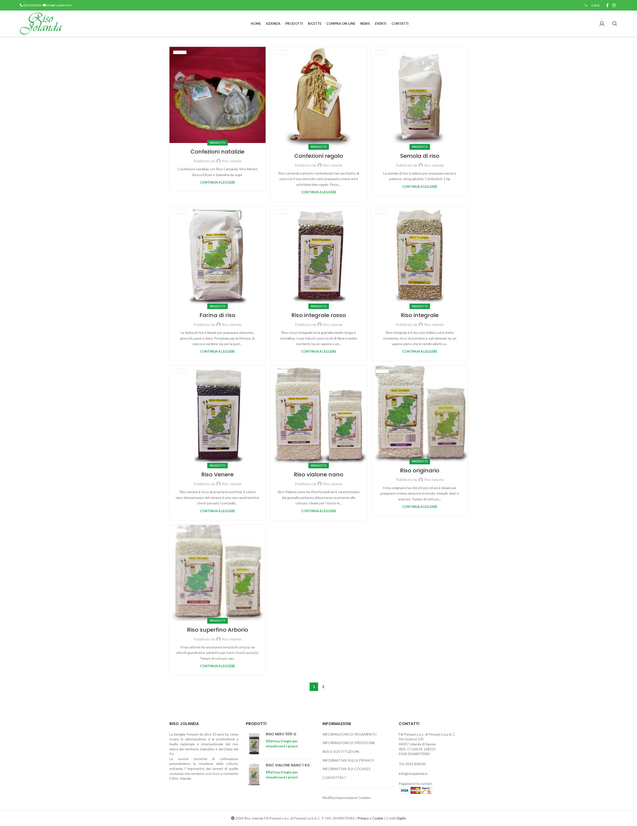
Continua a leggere (217, 182)
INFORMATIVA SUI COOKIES (346, 769)
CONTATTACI (334, 777)
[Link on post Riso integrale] (420, 256)
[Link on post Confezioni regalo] (319, 97)
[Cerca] (615, 24)
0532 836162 (32, 5)
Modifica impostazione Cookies (346, 797)
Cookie (377, 818)
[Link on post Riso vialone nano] (319, 416)
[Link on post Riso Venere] (217, 416)
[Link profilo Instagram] (613, 5)
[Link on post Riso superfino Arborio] (217, 573)
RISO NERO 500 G (281, 734)
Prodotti (217, 142)
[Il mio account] (602, 24)
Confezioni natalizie (217, 152)
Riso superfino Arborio (217, 630)
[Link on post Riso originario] (420, 414)
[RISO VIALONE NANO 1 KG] (254, 774)
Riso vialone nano (318, 474)
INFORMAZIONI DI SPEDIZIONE (348, 743)
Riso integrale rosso (318, 315)
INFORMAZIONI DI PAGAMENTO (349, 734)
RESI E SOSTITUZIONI (340, 751)
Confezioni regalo (318, 156)
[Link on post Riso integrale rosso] (319, 256)
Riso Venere (217, 474)
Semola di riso (419, 156)
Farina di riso (217, 315)
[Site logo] (41, 23)
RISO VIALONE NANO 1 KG (288, 765)
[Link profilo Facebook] (607, 5)
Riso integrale (420, 315)
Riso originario (419, 470)
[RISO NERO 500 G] (254, 743)
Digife (401, 818)
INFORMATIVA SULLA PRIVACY (348, 760)
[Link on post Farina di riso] (217, 256)
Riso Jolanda (231, 161)
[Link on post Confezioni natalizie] (217, 95)
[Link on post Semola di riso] (420, 97)
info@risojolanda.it (59, 5)
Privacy (363, 818)
